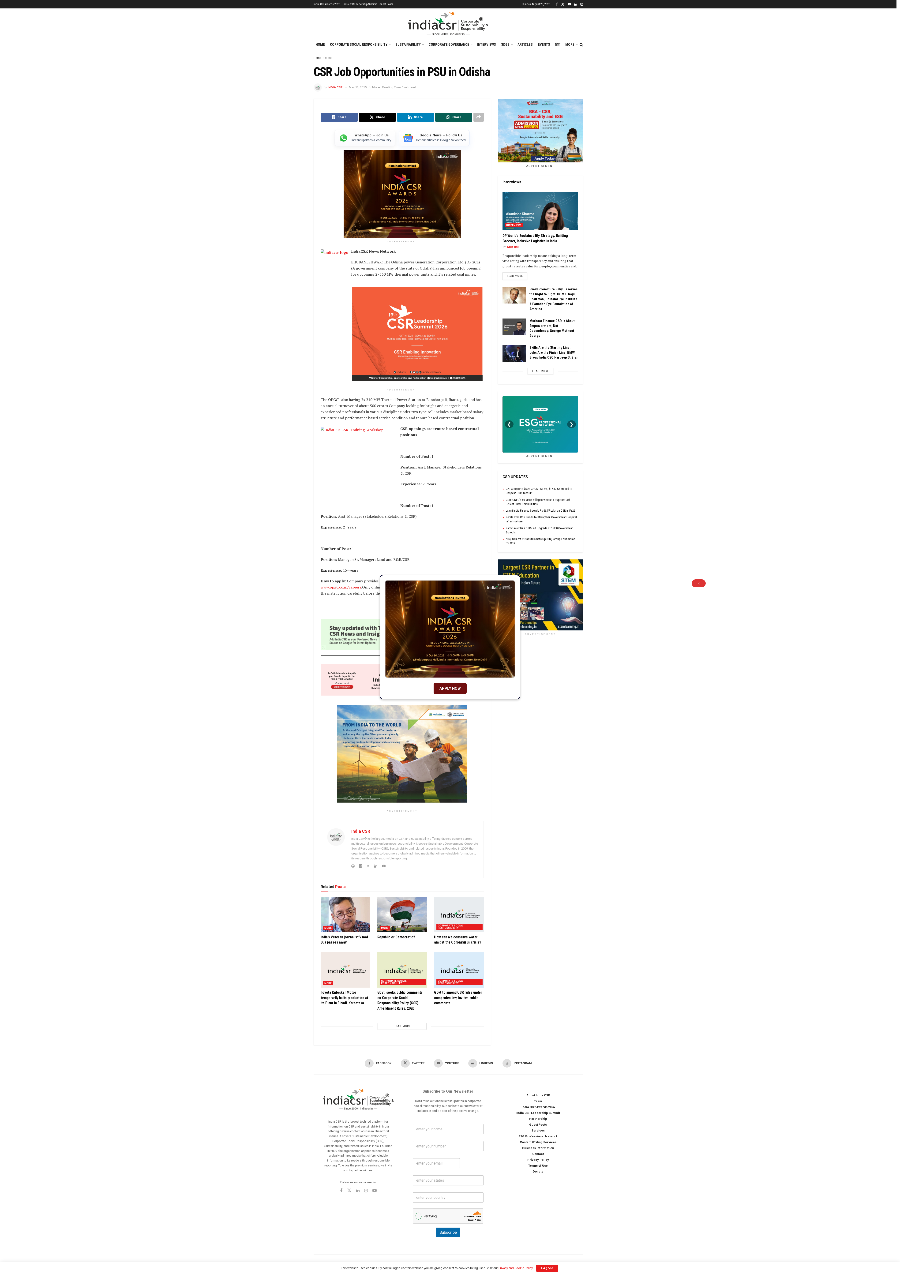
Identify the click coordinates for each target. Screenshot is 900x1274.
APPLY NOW (450, 688)
